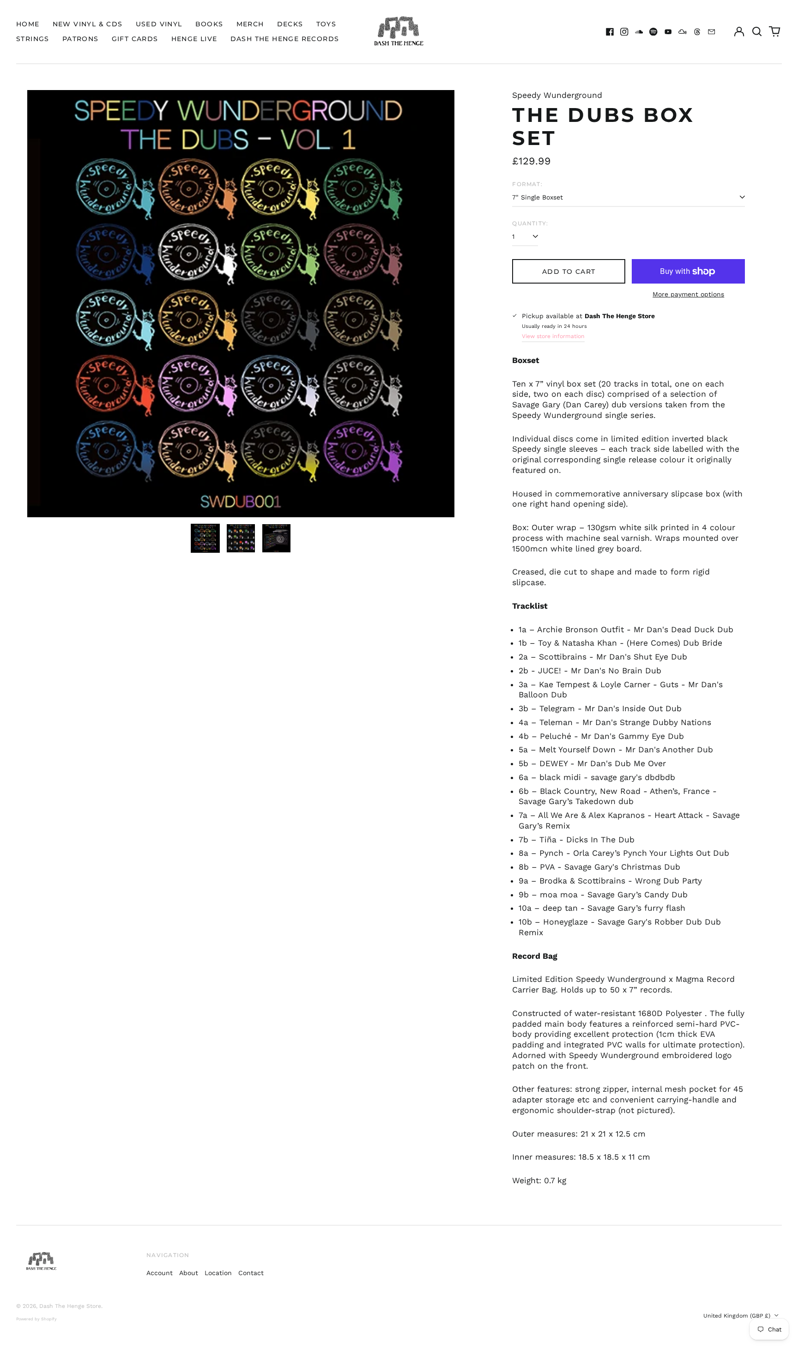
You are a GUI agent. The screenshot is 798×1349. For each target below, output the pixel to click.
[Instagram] (624, 32)
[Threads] (697, 32)
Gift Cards (135, 39)
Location (218, 1272)
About (188, 1272)
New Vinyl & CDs (88, 24)
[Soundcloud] (639, 32)
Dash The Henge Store (70, 1306)
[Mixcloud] (682, 32)
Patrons (80, 39)
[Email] (711, 32)
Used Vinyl (159, 24)
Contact (251, 1272)
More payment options (688, 294)
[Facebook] (610, 32)
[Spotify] (653, 32)
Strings (32, 39)
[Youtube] (668, 32)
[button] (757, 31)
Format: (527, 184)
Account (159, 1272)
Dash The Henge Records (284, 39)
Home (28, 24)
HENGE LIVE (194, 39)
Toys (326, 24)
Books (209, 24)
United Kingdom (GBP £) (737, 1316)
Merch (250, 24)
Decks (290, 24)
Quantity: (530, 223)
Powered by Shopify (36, 1319)
